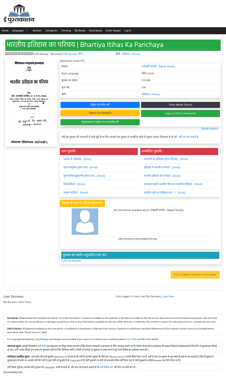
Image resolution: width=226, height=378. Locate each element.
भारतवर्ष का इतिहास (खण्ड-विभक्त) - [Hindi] (166, 159)
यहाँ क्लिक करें (106, 367)
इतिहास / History (131, 54)
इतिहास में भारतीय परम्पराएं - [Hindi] (162, 167)
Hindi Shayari (113, 31)
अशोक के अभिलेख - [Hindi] (77, 159)
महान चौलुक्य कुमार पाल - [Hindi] (80, 167)
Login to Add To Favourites (180, 113)
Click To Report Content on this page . (195, 275)
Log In (127, 31)
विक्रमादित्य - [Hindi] (74, 184)
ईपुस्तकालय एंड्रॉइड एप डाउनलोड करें (100, 122)
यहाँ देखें (42, 346)
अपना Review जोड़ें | (73, 54)
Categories (51, 31)
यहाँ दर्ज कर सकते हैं (188, 137)
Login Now (168, 296)
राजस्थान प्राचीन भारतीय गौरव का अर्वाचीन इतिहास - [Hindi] (173, 184)
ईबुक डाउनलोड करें (100, 105)
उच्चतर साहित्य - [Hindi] (75, 193)
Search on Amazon (100, 113)
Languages (18, 31)
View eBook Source (180, 105)
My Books (80, 31)
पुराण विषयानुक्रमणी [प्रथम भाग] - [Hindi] (84, 176)
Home (5, 31)
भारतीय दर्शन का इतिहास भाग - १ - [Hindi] (165, 193)
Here (61, 318)
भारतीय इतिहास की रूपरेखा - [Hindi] (162, 176)
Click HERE (131, 339)
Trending (66, 31)
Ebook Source (209, 128)
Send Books (95, 31)
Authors (37, 31)
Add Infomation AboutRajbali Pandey (137, 239)
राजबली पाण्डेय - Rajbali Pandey (158, 66)
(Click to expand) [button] (71, 261)
